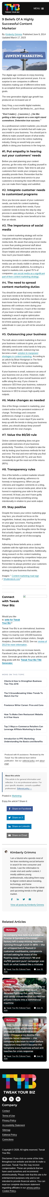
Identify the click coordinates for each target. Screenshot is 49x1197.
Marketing (17, 796)
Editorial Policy (9, 1135)
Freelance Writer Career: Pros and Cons (23, 705)
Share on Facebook (21, 809)
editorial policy (28, 761)
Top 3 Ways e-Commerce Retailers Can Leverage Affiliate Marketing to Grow (23, 728)
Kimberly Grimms (13, 34)
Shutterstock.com (11, 579)
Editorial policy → (24, 788)
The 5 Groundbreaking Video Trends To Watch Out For (23, 694)
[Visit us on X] (11, 1099)
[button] (37, 8)
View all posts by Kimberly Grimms (27, 905)
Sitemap (6, 1130)
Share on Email (19, 835)
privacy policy (33, 1188)
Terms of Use (8, 1116)
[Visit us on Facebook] (4, 1099)
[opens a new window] (8, 611)
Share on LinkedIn (21, 826)
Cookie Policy (9, 1191)
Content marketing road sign (25, 576)
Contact (6, 1111)
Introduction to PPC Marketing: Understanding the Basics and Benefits (23, 740)
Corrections (7, 1139)
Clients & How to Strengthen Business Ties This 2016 (23, 682)
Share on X (17, 817)
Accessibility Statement (13, 1125)
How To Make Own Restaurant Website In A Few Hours (23, 716)
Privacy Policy (9, 1120)
